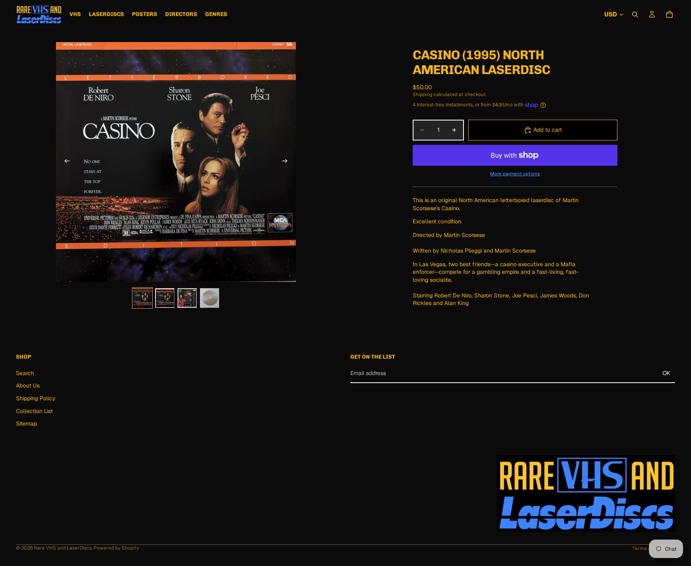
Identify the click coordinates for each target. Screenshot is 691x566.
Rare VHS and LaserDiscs (63, 548)
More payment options (515, 174)
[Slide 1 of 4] (142, 298)
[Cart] (669, 14)
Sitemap (26, 423)
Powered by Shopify (116, 548)
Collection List (34, 411)
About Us (28, 385)
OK (666, 373)
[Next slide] (287, 162)
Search (25, 373)
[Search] (635, 14)
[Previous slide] (65, 162)
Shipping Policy (36, 398)
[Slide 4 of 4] (209, 298)
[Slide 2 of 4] (164, 298)
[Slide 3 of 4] (187, 298)
